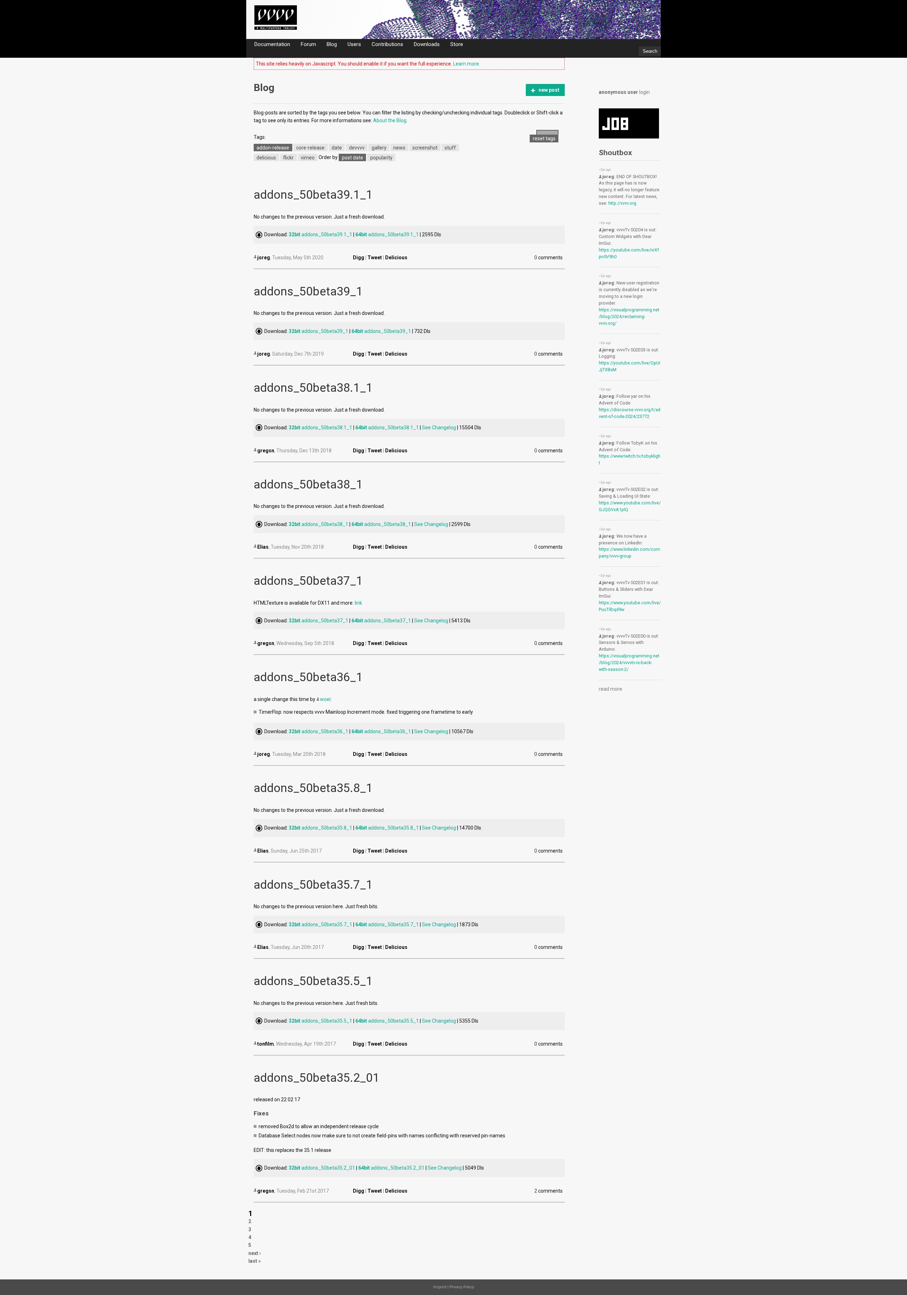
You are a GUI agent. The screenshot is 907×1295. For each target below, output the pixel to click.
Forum (308, 44)
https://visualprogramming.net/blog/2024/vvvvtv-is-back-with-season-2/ (629, 662)
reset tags (544, 138)
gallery (379, 147)
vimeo (308, 157)
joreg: (608, 176)
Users (354, 44)
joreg (263, 257)
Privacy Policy (462, 1287)
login (644, 92)
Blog (332, 44)
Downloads (427, 44)
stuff (450, 147)
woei (325, 699)
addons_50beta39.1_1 (313, 195)
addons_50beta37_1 (308, 581)
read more (610, 689)
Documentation (272, 44)
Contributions (387, 44)
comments (549, 257)
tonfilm (265, 1044)
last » (254, 1261)
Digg (358, 257)
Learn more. (466, 64)
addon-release (273, 147)
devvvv (357, 147)
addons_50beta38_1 (308, 484)
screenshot (425, 147)
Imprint (439, 1287)
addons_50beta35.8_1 (313, 788)
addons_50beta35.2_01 (316, 1078)
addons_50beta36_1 (308, 677)
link (358, 603)
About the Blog (389, 120)
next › (254, 1253)
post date (352, 157)
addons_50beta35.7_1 (313, 885)
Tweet (374, 257)
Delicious (396, 257)
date (337, 147)
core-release (310, 147)
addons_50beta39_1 (308, 291)
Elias (263, 547)
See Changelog (439, 427)
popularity (381, 157)
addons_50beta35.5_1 (313, 981)
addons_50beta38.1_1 (313, 388)
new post (549, 90)
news (399, 147)
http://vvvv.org (622, 203)
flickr (288, 157)
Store (456, 44)
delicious (266, 157)
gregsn (265, 450)
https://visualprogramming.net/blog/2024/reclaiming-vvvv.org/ (629, 316)
